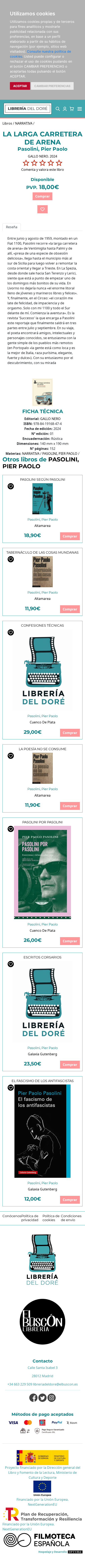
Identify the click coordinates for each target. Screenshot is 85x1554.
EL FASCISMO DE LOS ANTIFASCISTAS (43, 1081)
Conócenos (11, 1216)
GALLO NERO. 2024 (42, 156)
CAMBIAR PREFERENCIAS (52, 86)
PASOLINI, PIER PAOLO (59, 453)
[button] (57, 109)
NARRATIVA (23, 123)
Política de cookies (51, 1218)
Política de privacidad (29, 1218)
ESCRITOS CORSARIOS (42, 957)
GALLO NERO (50, 418)
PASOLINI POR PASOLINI (42, 822)
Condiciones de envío (71, 1218)
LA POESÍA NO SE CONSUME (42, 749)
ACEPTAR (20, 86)
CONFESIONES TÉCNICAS (42, 625)
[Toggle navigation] (79, 109)
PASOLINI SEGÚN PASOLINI (42, 480)
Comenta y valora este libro (42, 169)
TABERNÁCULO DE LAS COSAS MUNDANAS (42, 552)
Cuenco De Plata (42, 722)
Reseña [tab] (11, 227)
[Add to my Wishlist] (42, 209)
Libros (7, 123)
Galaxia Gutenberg (42, 1054)
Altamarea (42, 525)
